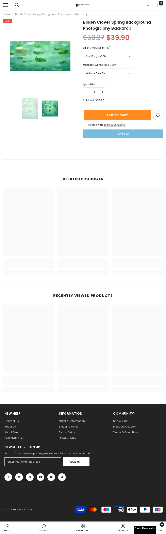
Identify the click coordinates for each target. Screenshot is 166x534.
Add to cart (116, 115)
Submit (76, 462)
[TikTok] (40, 477)
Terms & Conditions (114, 124)
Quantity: (89, 84)
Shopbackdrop (22, 509)
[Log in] (148, 5)
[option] (40, 56)
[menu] (5, 5)
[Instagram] (19, 477)
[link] (28, 266)
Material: (99, 65)
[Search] (17, 5)
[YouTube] (51, 477)
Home (7, 14)
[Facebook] (8, 477)
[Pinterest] (30, 477)
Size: (96, 48)
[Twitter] (62, 477)
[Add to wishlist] (158, 115)
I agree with (95, 124)
